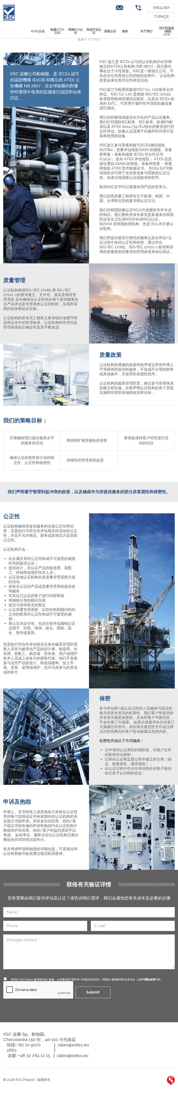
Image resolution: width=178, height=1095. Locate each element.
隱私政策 (150, 979)
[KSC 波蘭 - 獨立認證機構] (9, 13)
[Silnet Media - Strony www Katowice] (171, 1080)
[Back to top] (156, 1082)
